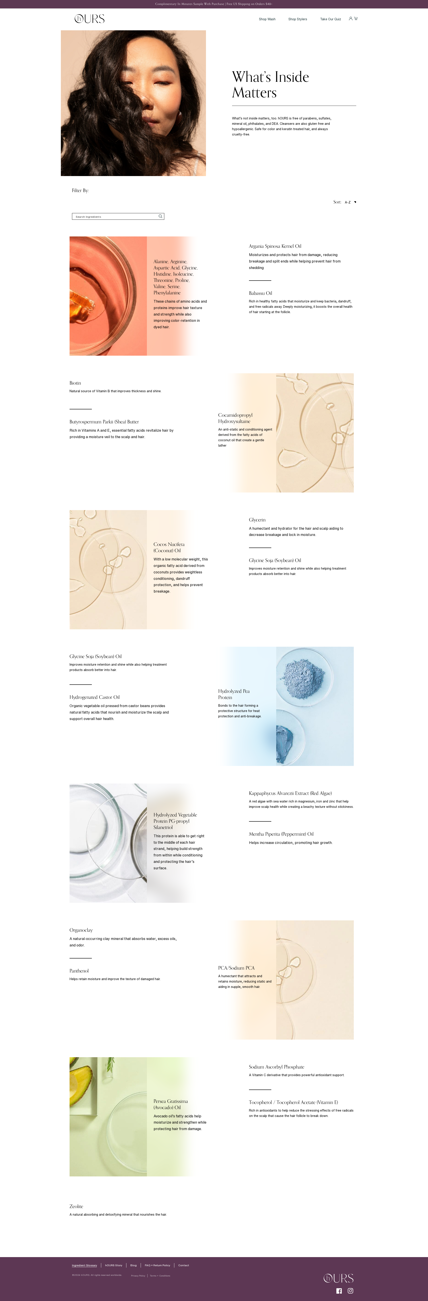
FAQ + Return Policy (157, 1265)
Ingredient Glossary (84, 1265)
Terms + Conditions (160, 1275)
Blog (133, 1265)
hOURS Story (113, 1265)
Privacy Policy (138, 1275)
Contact (183, 1265)
